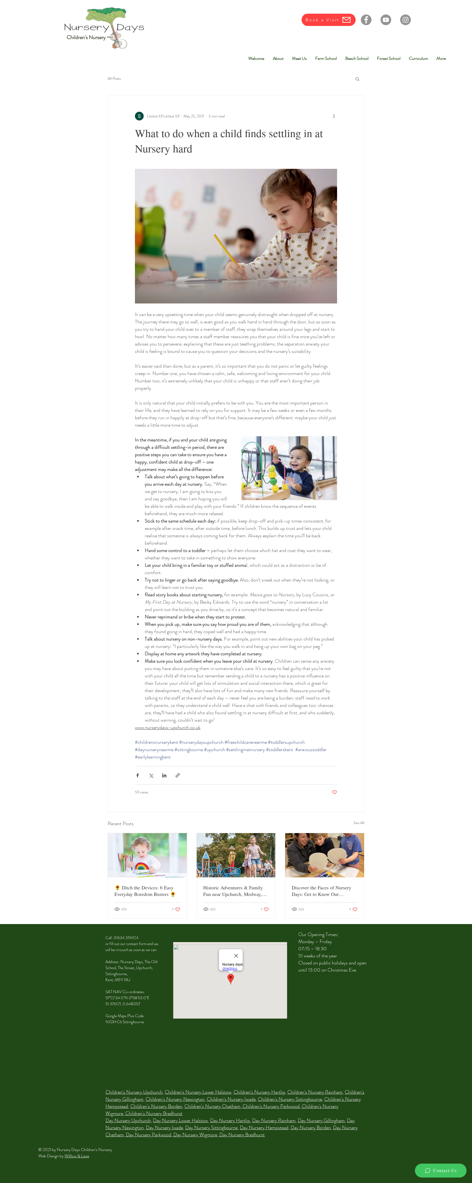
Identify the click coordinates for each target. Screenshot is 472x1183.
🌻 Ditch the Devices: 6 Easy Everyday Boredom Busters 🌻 (145, 890)
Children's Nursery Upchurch (134, 1092)
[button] (357, 78)
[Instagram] (405, 19)
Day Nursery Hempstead (264, 1127)
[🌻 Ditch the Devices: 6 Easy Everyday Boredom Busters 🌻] (147, 855)
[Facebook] (366, 19)
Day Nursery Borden (311, 1127)
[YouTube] (385, 19)
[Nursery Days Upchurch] (324, 855)
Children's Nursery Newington (175, 1099)
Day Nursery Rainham (274, 1120)
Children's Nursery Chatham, (213, 1106)
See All (358, 822)
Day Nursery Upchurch (128, 1120)
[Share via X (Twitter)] (151, 775)
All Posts (114, 78)
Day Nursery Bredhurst (242, 1134)
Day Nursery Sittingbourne (211, 1127)
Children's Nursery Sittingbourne (290, 1099)
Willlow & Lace (76, 1156)
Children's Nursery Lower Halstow (198, 1092)
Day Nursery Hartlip (230, 1120)
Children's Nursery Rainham (315, 1092)
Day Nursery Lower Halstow (180, 1120)
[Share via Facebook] (137, 775)
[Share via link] (177, 775)
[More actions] (334, 116)
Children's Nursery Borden (156, 1106)
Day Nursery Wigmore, (196, 1134)
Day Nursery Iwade (164, 1127)
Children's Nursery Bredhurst (153, 1113)
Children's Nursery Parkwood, (272, 1106)
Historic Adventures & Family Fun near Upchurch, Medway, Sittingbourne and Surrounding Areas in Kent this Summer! (233, 890)
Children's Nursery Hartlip (259, 1092)
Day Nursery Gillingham (321, 1120)
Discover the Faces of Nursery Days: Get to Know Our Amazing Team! (321, 890)
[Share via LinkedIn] (164, 775)
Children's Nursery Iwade (231, 1099)
